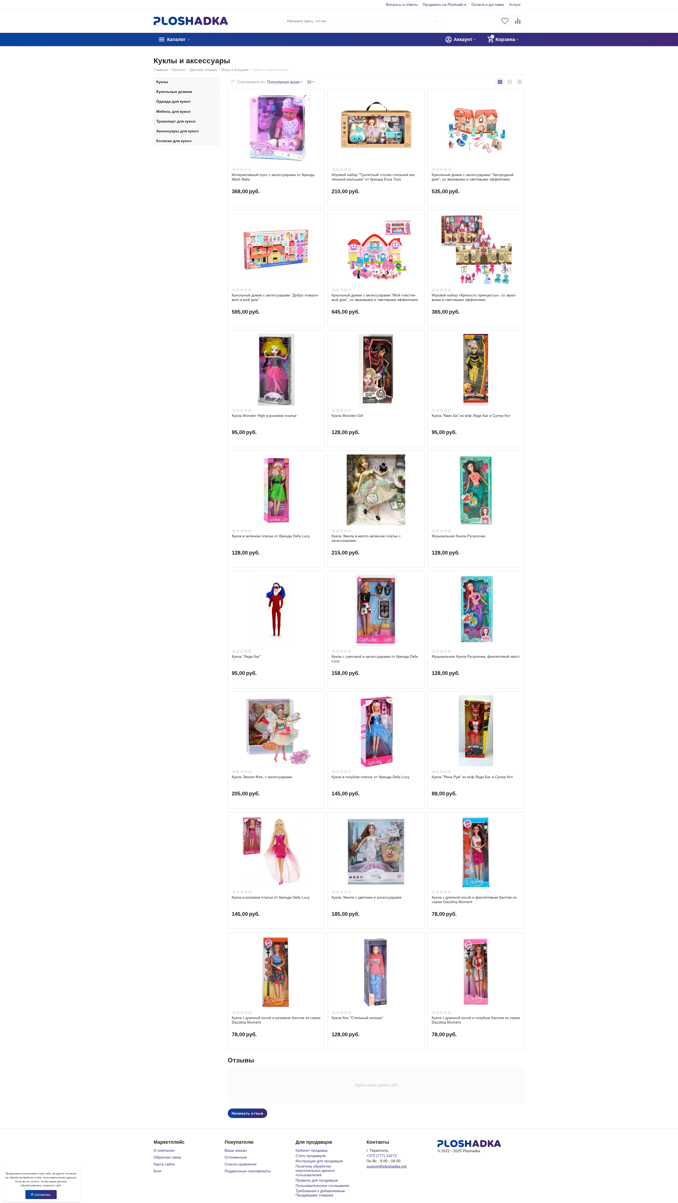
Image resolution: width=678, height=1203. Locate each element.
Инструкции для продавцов (319, 1161)
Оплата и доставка (487, 4)
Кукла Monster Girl (347, 415)
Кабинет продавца (312, 1150)
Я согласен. (41, 1194)
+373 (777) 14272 (382, 1156)
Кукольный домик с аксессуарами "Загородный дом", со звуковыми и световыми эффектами (473, 177)
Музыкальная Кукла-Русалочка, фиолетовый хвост (476, 656)
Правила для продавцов (317, 1180)
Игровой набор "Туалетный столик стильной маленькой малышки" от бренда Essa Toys (373, 177)
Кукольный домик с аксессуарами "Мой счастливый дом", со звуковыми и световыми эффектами (374, 297)
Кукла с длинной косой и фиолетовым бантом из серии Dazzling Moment (474, 899)
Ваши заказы (236, 1150)
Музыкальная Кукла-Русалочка (458, 536)
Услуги (514, 4)
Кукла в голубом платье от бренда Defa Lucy (370, 777)
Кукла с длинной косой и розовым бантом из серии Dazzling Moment (276, 1020)
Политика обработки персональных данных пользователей (315, 1170)
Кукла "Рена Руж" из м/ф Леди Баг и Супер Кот (472, 777)
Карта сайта (164, 1164)
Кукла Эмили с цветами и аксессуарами (366, 897)
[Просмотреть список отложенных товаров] (505, 24)
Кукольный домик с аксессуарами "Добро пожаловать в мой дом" (275, 297)
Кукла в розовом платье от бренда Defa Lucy (271, 897)
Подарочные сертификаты (248, 1171)
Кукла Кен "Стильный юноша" (357, 1018)
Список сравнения (241, 1164)
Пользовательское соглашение (322, 1185)
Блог (158, 1171)
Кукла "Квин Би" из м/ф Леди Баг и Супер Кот (471, 415)
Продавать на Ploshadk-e (444, 4)
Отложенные (236, 1157)
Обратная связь (167, 1157)
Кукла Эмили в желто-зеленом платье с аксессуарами (366, 538)
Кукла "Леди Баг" (246, 656)
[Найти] (436, 21)
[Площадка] (191, 21)
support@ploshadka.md (387, 1166)
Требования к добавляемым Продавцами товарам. (320, 1193)
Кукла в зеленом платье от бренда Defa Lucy (271, 536)
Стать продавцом (311, 1156)
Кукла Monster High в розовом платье (264, 415)
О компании (164, 1150)
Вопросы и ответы (401, 4)
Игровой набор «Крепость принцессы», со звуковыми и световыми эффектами (474, 297)
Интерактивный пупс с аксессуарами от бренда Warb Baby (273, 177)
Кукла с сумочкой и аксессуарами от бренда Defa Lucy (375, 658)
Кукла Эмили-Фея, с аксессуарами (262, 777)
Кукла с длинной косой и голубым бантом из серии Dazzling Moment (476, 1020)
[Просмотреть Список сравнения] (518, 24)
